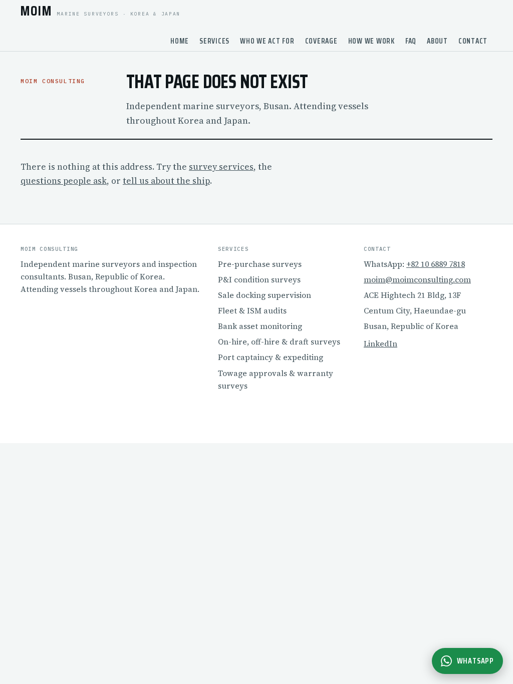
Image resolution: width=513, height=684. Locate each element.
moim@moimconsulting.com (417, 279)
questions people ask (64, 181)
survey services (221, 167)
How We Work (371, 41)
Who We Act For (267, 41)
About (437, 41)
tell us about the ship (166, 181)
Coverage (321, 41)
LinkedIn (380, 343)
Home (179, 41)
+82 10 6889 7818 (435, 264)
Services (214, 41)
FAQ (410, 41)
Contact (472, 41)
